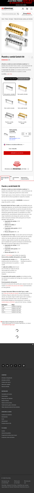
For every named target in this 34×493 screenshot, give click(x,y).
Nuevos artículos (5, 386)
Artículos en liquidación (7, 378)
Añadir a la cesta (17, 153)
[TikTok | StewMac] (11, 366)
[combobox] (10, 14)
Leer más (9, 74)
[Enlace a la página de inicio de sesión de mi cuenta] (23, 9)
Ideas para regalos (6, 384)
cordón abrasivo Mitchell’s (8, 302)
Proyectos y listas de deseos (8, 437)
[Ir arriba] (33, 344)
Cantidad (26, 136)
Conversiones (5, 396)
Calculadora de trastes (7, 394)
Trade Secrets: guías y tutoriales (9, 405)
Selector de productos (11, 79)
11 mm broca (9, 255)
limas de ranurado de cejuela (11, 293)
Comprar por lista (23, 79)
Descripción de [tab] (5, 178)
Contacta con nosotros (7, 414)
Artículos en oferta (6, 380)
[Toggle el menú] (31, 9)
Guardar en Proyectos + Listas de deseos (29, 57)
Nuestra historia (5, 400)
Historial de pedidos (6, 433)
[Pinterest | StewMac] (20, 366)
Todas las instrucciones (7, 402)
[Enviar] (18, 14)
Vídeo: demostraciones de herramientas (11, 407)
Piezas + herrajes (9, 19)
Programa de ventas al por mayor (9, 435)
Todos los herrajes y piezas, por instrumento (24, 19)
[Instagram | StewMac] (3, 366)
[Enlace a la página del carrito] (27, 9)
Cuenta (3, 431)
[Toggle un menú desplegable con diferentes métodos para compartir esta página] (32, 57)
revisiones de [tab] (16, 178)
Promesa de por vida (6, 423)
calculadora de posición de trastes (14, 285)
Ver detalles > (28, 169)
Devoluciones (5, 417)
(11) (9, 60)
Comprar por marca (6, 382)
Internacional (5, 421)
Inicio (3, 19)
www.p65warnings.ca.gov (8, 324)
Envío (3, 419)
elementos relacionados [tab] (25, 178)
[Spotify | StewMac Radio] (24, 366)
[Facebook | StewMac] (15, 366)
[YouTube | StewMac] (7, 366)
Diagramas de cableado (7, 398)
